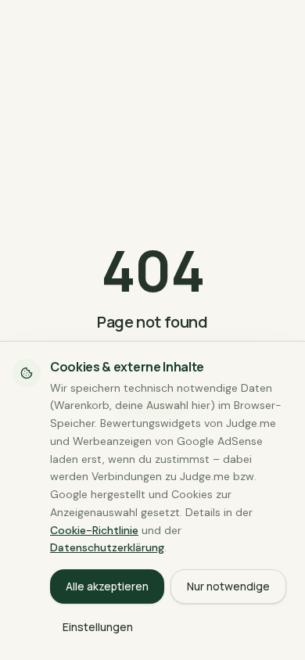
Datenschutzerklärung (107, 547)
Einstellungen (98, 626)
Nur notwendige (228, 586)
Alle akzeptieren (107, 586)
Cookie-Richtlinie (94, 530)
